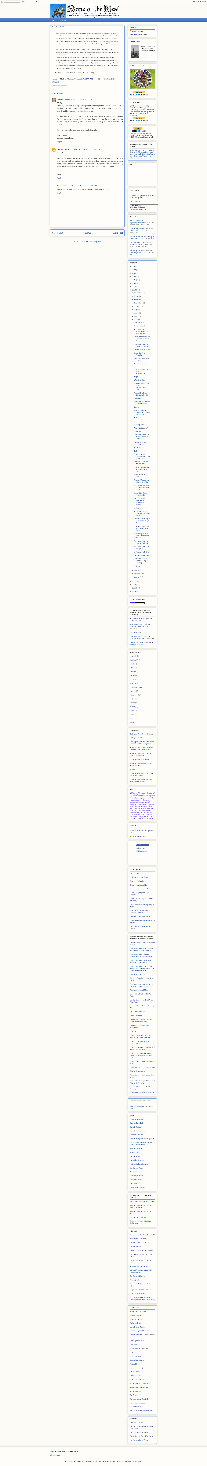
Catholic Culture (135, 1127)
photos (132, 656)
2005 (134, 588)
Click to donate (135, 158)
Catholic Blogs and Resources (140, 1331)
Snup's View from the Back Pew (141, 1290)
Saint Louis (144, 851)
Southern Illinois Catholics (139, 1387)
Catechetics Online (136, 1422)
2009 (134, 286)
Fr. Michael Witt (135, 1356)
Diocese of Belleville (137, 881)
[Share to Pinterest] (114, 79)
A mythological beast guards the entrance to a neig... (141, 536)
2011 (134, 280)
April (136, 320)
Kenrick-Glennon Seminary (139, 1266)
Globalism (137, 398)
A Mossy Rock (139, 425)
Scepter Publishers (136, 1179)
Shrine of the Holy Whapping (140, 1383)
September (138, 303)
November (138, 296)
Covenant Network (136, 1135)
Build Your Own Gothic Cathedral (141, 734)
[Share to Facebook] (112, 79)
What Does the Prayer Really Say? (141, 1411)
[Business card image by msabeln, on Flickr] (143, 59)
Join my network (142, 855)
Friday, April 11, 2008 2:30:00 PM (78, 99)
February (137, 574)
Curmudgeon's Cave (137, 1341)
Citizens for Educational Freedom (141, 1250)
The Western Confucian (138, 1403)
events (132, 675)
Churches (63, 20)
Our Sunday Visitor (136, 1168)
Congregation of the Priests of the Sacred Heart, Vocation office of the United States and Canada (142, 968)
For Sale (137, 447)
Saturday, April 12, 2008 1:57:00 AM (82, 186)
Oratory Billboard (136, 738)
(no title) (132, 769)
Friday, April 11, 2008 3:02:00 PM (86, 149)
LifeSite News (135, 1156)
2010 (134, 283)
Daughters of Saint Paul (138, 974)
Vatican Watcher (135, 1407)
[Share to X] (110, 79)
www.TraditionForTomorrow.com (141, 156)
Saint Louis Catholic (137, 1379)
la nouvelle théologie (137, 1368)
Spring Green (138, 508)
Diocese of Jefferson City (138, 885)
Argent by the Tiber (136, 1319)
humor (132, 710)
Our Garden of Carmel (137, 1276)
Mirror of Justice (135, 1376)
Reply (59, 142)
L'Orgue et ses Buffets (141, 552)
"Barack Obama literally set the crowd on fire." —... (142, 456)
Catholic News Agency (138, 1131)
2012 (134, 276)
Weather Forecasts (134, 1106)
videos (132, 714)
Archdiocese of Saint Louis (139, 877)
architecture (134, 687)
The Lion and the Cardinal (139, 1399)
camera (132, 722)
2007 (134, 581)
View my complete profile (138, 34)
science (132, 707)
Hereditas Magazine (136, 1148)
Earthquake (138, 431)
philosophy (62, 86)
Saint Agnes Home (136, 1280)
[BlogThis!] (108, 79)
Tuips (136, 377)
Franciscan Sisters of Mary (139, 990)
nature (132, 672)
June (136, 313)
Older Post (118, 233)
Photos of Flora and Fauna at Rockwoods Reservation (142, 412)
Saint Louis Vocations (137, 1071)
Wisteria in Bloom (140, 380)
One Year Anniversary (141, 555)
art (130, 679)
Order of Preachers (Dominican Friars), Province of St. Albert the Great (141, 1055)
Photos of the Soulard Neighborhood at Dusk (141, 469)
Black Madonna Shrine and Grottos (142, 1201)
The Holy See (134, 873)
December (138, 293)
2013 (134, 273)
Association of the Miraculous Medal (142, 1235)
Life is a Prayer (135, 1372)
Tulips (136, 451)
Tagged (136, 407)
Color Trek (133, 632)
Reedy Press (134, 1172)
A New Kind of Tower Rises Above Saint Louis (142, 528)
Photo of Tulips (139, 322)
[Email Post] (99, 79)
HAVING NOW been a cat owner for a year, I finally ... (142, 487)
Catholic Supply (135, 1246)
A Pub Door (138, 421)
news (131, 668)
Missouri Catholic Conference (140, 916)
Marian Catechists (136, 1016)
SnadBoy (60, 99)
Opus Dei (133, 1031)
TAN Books (134, 1183)
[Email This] (105, 79)
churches (133, 660)
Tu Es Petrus (138, 418)
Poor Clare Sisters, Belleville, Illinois (142, 1067)
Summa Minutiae (135, 1391)
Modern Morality (140, 326)
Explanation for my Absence (139, 760)
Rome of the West (141, 848)
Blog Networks (140, 844)
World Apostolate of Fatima (139, 1440)
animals (132, 703)
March (136, 570)
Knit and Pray (134, 1364)
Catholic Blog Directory (138, 1327)
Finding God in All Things (139, 1348)
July (136, 309)
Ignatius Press (134, 1152)
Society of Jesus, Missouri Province (142, 1093)
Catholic (138, 851)
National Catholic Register (139, 1164)
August (137, 306)
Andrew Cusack (135, 1315)
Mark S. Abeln (63, 149)
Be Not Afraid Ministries (138, 1239)
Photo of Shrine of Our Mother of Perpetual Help (142, 339)
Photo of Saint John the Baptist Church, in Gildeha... (142, 437)
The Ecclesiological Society (139, 1432)
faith (131, 664)
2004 (134, 591)
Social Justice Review (137, 1294)
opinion (132, 683)
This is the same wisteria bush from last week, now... (141, 331)
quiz (131, 718)
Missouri (138, 853)
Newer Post (57, 233)
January (137, 577)
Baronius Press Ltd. (136, 1123)
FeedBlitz (141, 208)
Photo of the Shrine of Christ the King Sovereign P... (141, 561)
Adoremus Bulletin (136, 1119)
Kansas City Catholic (137, 1360)
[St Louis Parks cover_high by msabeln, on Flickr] (139, 106)
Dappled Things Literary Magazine (142, 1139)
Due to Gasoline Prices (142, 350)
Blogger (138, 1461)
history (132, 691)
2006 (134, 584)
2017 (134, 266)
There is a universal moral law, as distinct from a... (142, 513)
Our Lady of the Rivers (138, 1217)
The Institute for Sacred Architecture (142, 1436)
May (136, 316)
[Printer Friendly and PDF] (55, 83)
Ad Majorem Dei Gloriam (138, 1311)
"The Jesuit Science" (141, 428)
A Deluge (137, 566)
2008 (134, 290)
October (137, 299)
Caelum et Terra (135, 1323)
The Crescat (134, 1395)
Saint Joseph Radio (136, 1176)
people (132, 699)
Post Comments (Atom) (92, 242)
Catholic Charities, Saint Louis (140, 1243)
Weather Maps (143, 1106)
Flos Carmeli (134, 1352)
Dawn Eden (134, 1344)
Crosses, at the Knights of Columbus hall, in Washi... (142, 521)
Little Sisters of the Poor (138, 1012)
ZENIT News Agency (137, 1187)
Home (54, 20)
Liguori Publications (136, 1160)
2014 (134, 270)
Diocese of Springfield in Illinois (141, 889)
